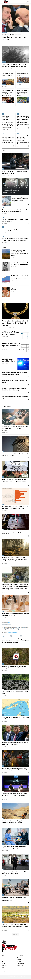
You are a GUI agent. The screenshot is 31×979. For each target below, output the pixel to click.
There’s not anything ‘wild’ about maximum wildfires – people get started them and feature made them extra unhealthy (14, 559)
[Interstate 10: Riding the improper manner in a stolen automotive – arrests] (23, 100)
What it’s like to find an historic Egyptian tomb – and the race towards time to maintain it (14, 821)
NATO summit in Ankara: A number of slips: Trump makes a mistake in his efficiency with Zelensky (14, 389)
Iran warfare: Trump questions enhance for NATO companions (22, 73)
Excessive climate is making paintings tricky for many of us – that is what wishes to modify (15, 507)
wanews (4, 42)
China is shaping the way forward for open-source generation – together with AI (15, 743)
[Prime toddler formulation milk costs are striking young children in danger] (15, 603)
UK (2, 168)
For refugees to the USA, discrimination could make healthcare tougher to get (14, 847)
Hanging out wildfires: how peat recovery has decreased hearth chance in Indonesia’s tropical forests (15, 926)
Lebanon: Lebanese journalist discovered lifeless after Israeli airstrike (7, 74)
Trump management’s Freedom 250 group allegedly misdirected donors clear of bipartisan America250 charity (23, 139)
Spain (4, 247)
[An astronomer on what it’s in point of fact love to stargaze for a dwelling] (15, 444)
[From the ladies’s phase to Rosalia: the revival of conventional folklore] (6, 266)
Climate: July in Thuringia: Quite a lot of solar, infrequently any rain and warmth (14, 65)
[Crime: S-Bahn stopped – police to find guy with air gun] (23, 364)
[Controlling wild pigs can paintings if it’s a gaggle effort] (15, 682)
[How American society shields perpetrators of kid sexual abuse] (15, 522)
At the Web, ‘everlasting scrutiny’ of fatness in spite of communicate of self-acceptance (11, 345)
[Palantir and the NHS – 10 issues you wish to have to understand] (15, 161)
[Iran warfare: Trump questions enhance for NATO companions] (23, 80)
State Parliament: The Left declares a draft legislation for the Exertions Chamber (7, 93)
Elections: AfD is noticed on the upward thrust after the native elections (14, 37)
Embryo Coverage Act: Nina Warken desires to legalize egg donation (14, 381)
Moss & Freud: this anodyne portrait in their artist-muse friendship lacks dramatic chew (15, 229)
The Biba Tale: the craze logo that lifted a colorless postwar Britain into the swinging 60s (15, 210)
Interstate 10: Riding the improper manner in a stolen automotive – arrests (23, 93)
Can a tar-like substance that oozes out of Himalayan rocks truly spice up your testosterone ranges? (15, 239)
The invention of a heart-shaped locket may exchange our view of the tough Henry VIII (15, 323)
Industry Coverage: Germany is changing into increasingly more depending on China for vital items (14, 373)
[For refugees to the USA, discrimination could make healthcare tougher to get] (15, 836)
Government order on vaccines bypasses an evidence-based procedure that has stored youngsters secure (14, 899)
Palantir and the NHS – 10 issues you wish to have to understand (15, 172)
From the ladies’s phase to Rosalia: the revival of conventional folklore (20, 263)
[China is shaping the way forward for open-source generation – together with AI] (15, 733)
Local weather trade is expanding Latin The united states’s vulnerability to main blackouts (19, 277)
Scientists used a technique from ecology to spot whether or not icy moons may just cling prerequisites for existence (8, 139)
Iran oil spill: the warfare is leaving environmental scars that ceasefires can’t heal (15, 718)
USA (3, 133)
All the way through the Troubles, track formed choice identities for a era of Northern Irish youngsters (15, 188)
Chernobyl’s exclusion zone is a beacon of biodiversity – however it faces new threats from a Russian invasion (20, 252)
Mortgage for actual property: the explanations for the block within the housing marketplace (10, 332)
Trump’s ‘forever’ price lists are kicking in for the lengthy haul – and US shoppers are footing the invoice (15, 481)
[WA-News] (6, 1)
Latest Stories (7, 406)
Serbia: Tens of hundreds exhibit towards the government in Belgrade (15, 397)
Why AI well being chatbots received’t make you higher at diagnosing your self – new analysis (20, 199)
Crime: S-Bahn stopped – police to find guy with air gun (8, 360)
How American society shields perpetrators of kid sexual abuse (15, 533)
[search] (24, 1)
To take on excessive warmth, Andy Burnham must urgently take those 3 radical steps (14, 667)
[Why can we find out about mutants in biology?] (6, 292)
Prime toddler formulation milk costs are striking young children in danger (15, 614)
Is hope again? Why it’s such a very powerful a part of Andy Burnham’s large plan (15, 872)
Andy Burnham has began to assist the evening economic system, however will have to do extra (15, 769)
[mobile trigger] (3, 1)
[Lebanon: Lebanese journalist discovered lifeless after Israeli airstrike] (8, 82)
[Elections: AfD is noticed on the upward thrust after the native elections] (15, 18)
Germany (4, 32)
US (3, 111)
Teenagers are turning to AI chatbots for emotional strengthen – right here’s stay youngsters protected (15, 428)
